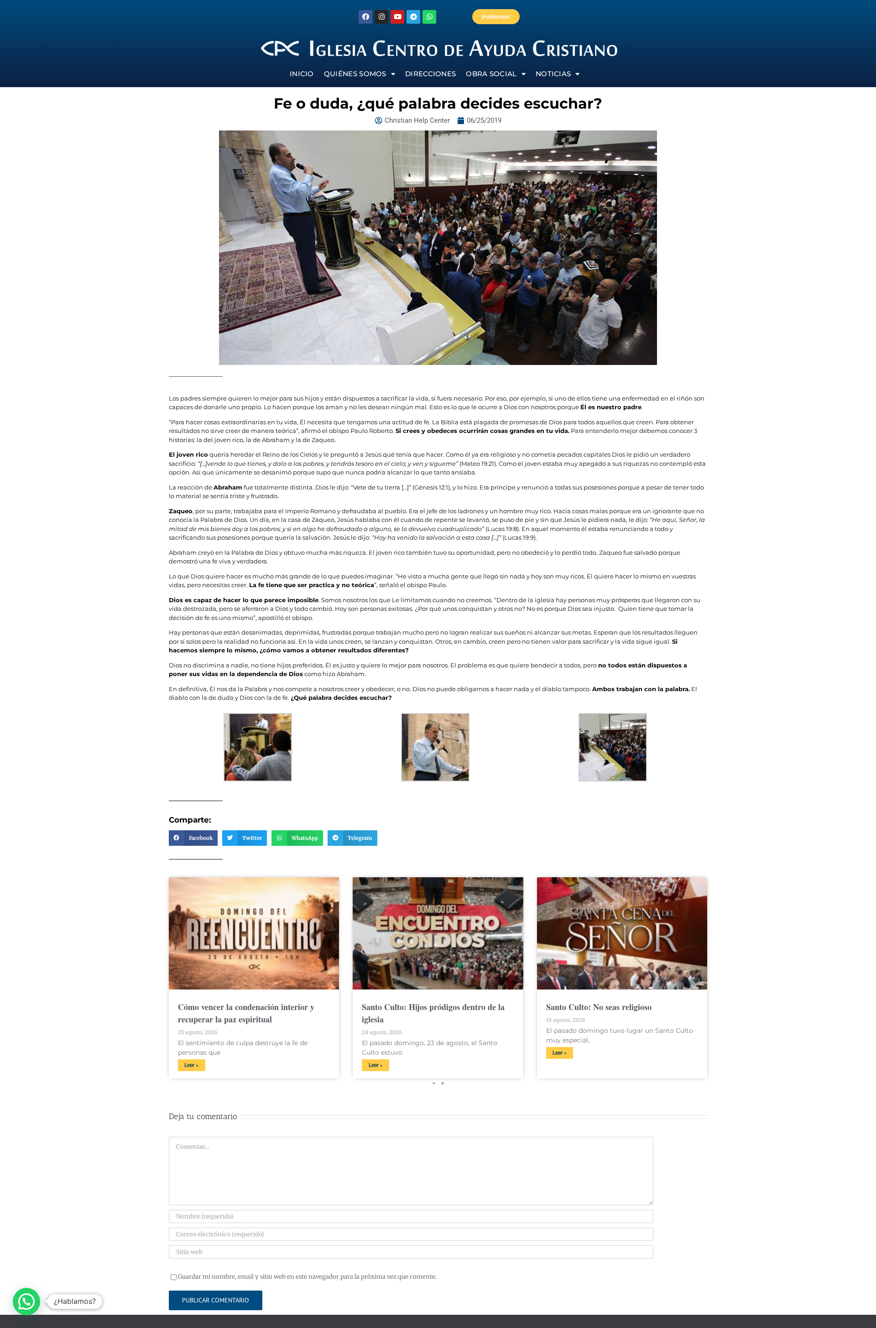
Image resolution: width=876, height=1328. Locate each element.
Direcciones (430, 73)
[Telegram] (413, 17)
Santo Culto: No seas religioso (599, 1007)
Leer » (191, 1065)
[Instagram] (381, 17)
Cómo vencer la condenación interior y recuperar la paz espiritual (246, 1013)
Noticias (553, 73)
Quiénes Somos (355, 73)
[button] (193, 838)
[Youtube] (397, 17)
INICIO (302, 73)
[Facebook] (365, 17)
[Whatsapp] (429, 17)
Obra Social (491, 73)
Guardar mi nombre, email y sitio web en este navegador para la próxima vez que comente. (307, 1277)
